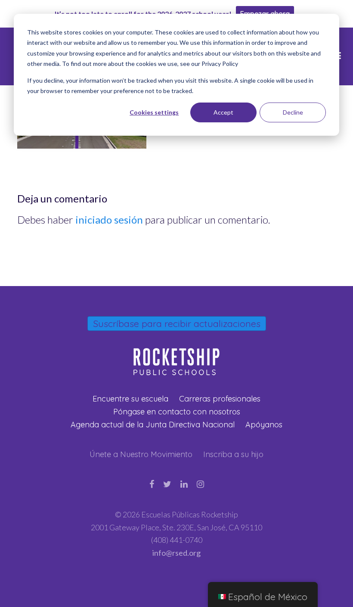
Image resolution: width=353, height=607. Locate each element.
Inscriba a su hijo (233, 454)
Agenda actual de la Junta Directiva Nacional (153, 425)
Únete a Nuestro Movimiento (141, 454)
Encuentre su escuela (130, 399)
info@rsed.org (176, 552)
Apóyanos (263, 425)
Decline (293, 112)
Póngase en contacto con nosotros (176, 412)
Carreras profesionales (219, 399)
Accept (223, 112)
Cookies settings (154, 112)
